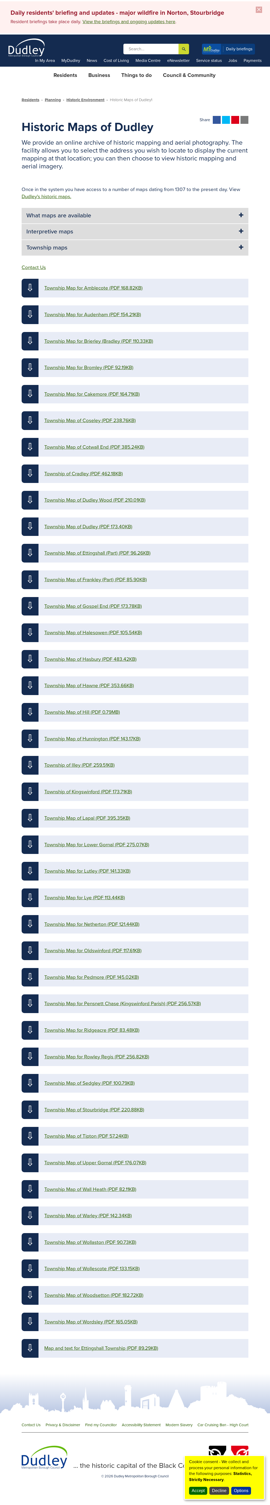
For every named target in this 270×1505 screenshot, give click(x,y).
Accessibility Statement (141, 1425)
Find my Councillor (101, 1425)
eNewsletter (178, 60)
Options (241, 1490)
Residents (30, 99)
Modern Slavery (179, 1425)
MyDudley (70, 60)
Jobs (232, 60)
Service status (209, 60)
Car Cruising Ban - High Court (222, 1425)
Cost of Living (116, 60)
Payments (253, 60)
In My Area (45, 60)
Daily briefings (239, 49)
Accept (198, 1490)
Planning (53, 99)
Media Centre (148, 60)
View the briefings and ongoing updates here (129, 22)
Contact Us (31, 1425)
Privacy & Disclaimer (63, 1425)
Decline (219, 1490)
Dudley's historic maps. (46, 196)
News (92, 60)
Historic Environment (85, 99)
